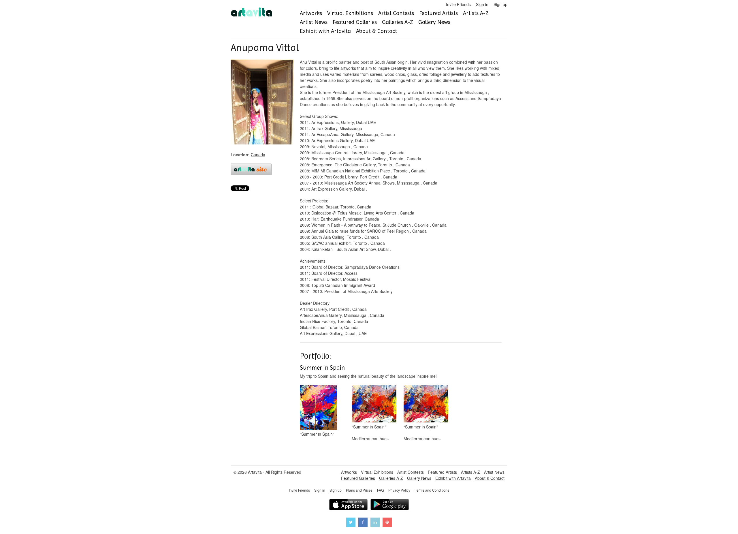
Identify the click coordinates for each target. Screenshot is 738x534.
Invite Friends (458, 4)
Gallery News (434, 22)
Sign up (500, 4)
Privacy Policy (399, 490)
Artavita (255, 472)
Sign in (482, 4)
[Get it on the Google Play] (389, 505)
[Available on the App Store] (348, 505)
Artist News (313, 22)
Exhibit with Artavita (325, 31)
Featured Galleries (355, 22)
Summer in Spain (322, 367)
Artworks (311, 13)
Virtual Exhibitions (350, 13)
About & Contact (376, 31)
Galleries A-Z (397, 22)
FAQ (380, 490)
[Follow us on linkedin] (375, 523)
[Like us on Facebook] (363, 523)
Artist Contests (396, 13)
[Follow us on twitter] (350, 523)
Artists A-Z (476, 13)
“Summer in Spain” (317, 434)
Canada (258, 154)
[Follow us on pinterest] (387, 523)
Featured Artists (438, 13)
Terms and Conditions (432, 490)
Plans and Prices (359, 490)
